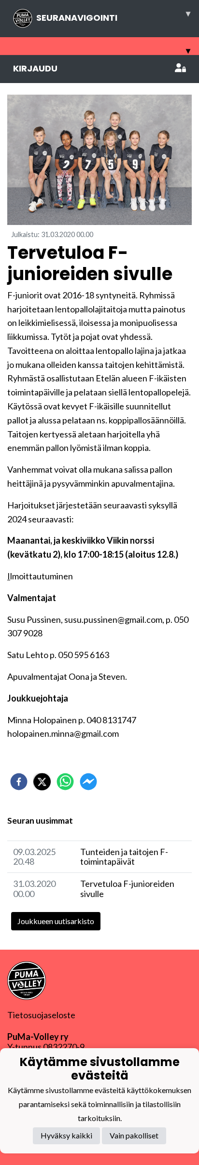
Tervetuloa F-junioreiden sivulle (127, 888)
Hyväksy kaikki (66, 1135)
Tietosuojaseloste (41, 1015)
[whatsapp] (65, 781)
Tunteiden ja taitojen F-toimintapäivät (124, 856)
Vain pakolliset (134, 1135)
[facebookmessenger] (88, 781)
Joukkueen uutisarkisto (55, 921)
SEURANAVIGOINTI (113, 15)
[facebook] (19, 781)
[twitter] (42, 781)
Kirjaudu (35, 68)
